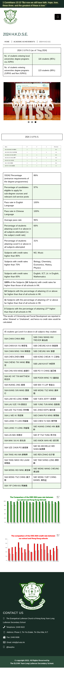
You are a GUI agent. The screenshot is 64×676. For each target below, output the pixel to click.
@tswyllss (10, 647)
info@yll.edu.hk (18, 642)
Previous (8, 101)
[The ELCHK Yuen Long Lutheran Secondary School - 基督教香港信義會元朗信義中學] (10, 16)
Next (56, 101)
